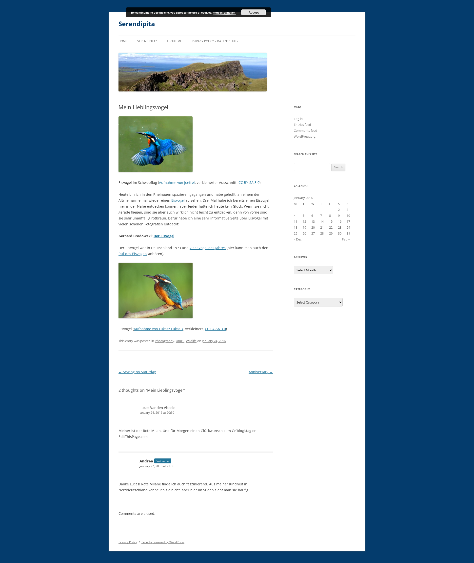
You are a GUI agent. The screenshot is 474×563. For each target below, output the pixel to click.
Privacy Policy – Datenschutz (215, 41)
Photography (164, 341)
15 (331, 221)
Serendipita (136, 23)
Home (122, 41)
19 (304, 227)
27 (313, 233)
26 (304, 233)
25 (295, 233)
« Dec (297, 239)
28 (322, 233)
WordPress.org (305, 136)
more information (224, 12)
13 (313, 221)
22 (331, 227)
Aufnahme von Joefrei (177, 182)
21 (322, 227)
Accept (254, 12)
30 (339, 233)
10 (348, 215)
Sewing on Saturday (137, 371)
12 (304, 221)
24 (348, 227)
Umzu (180, 341)
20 (313, 227)
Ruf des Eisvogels (132, 253)
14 (322, 221)
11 (295, 221)
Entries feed (302, 124)
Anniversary (261, 371)
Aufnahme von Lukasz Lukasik (158, 328)
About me (174, 41)
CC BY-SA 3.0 (248, 182)
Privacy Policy (127, 542)
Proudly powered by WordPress (162, 542)
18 (295, 227)
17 (348, 221)
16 (339, 221)
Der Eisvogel (164, 236)
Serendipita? (147, 41)
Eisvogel (178, 200)
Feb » (346, 239)
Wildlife (191, 341)
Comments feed (305, 130)
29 (331, 233)
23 (339, 227)
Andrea (146, 460)
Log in (298, 118)
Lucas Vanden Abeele (157, 407)
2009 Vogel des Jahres (208, 247)
